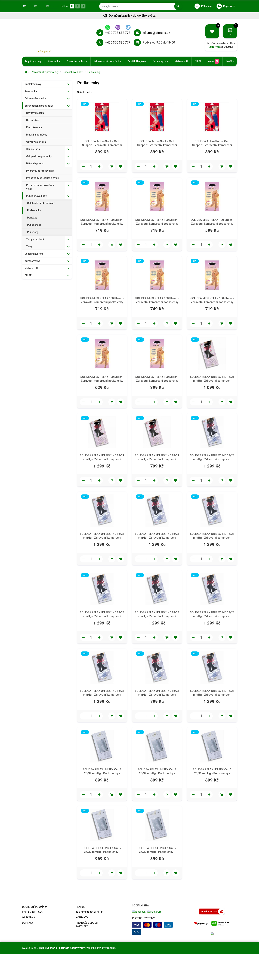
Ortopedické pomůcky (39, 156)
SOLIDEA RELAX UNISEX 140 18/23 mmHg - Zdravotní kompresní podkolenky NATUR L (157, 537)
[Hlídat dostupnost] (166, 244)
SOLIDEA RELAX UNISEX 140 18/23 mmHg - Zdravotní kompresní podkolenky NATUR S (102, 616)
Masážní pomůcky (36, 134)
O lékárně (28, 917)
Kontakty (82, 917)
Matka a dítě (181, 61)
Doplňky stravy (33, 61)
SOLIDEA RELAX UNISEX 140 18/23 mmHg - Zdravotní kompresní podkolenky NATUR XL (157, 616)
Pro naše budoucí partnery (87, 924)
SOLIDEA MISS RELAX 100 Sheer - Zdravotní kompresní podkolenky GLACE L (102, 302)
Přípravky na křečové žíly (40, 170)
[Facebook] (139, 911)
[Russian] (52, 6)
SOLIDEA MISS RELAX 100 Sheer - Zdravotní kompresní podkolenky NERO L (212, 302)
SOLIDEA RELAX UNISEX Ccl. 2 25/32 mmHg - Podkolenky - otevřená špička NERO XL (157, 773)
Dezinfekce (32, 120)
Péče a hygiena (35, 163)
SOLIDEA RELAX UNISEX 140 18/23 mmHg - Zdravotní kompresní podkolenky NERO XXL (212, 694)
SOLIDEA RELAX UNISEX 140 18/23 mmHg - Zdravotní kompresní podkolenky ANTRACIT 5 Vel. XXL (212, 459)
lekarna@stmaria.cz (156, 33)
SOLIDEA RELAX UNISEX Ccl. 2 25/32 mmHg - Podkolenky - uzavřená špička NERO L (102, 851)
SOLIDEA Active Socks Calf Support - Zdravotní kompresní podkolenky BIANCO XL (157, 145)
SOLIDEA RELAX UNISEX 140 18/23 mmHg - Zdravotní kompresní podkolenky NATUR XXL (212, 616)
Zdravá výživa (160, 61)
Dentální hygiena (137, 61)
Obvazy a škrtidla (36, 141)
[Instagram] (154, 911)
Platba (80, 907)
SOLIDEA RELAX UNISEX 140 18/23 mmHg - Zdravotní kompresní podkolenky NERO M (102, 694)
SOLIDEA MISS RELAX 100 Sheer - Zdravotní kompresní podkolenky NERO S (157, 380)
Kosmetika (54, 61)
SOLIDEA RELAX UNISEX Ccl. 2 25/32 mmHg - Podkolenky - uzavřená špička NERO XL (157, 851)
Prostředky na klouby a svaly (42, 178)
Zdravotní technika (76, 61)
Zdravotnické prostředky (107, 61)
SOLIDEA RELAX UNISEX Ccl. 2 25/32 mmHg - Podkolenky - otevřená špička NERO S (102, 773)
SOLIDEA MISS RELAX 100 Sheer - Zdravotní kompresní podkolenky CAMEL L (102, 223)
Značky (230, 61)
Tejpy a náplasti (35, 239)
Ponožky (32, 217)
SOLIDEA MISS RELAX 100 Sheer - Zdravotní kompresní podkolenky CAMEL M (157, 223)
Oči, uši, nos (33, 149)
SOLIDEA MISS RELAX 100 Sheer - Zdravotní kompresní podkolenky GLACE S (157, 302)
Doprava (27, 922)
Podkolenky (94, 72)
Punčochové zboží (73, 72)
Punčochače (34, 224)
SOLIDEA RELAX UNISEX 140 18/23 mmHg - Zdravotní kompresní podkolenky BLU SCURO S (102, 537)
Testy (29, 246)
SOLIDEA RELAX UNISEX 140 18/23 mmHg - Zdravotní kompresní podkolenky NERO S (157, 694)
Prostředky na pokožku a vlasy (40, 187)
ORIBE (198, 61)
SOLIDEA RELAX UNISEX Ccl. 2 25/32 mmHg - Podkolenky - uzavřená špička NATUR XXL (212, 773)
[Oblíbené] (120, 166)
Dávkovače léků (35, 113)
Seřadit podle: (84, 92)
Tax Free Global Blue (89, 912)
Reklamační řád (32, 912)
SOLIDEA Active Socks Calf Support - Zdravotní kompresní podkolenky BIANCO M (102, 145)
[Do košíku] (111, 166)
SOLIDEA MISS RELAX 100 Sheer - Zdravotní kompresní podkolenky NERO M (102, 380)
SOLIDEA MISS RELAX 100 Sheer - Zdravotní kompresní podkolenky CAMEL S (212, 223)
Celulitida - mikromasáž (41, 203)
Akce (211, 61)
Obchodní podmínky (35, 907)
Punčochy (32, 232)
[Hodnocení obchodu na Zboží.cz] (212, 911)
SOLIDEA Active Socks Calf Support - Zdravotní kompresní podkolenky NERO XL (212, 145)
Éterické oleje (34, 127)
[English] (39, 6)
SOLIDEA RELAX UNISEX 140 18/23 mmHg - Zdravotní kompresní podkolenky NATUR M (212, 537)
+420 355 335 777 (117, 42)
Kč (71, 6)
